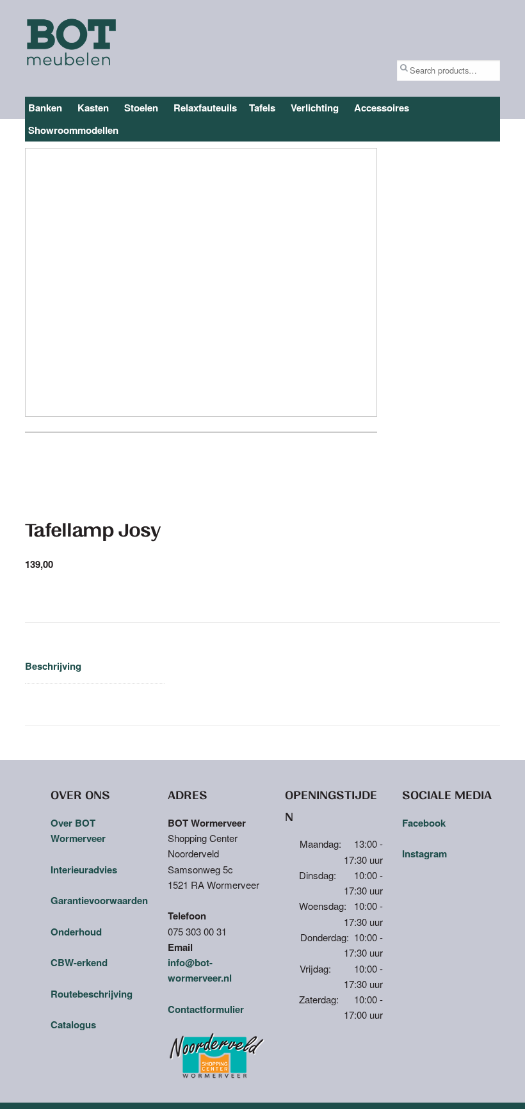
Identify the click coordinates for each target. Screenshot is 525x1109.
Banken (45, 108)
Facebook (424, 823)
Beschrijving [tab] (53, 666)
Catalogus (73, 1024)
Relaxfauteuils (205, 108)
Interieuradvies (84, 869)
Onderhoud (76, 932)
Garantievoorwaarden (99, 900)
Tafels (262, 108)
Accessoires (381, 108)
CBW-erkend (79, 962)
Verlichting (315, 108)
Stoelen (141, 108)
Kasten (93, 108)
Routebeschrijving (92, 994)
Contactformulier (206, 1009)
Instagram (424, 853)
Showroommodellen (73, 130)
